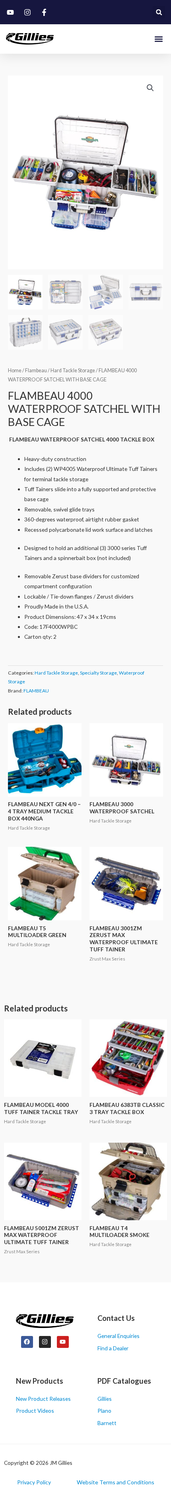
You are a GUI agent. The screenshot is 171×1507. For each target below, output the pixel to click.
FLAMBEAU (36, 691)
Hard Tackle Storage (73, 370)
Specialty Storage (98, 673)
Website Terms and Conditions (115, 1482)
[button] (159, 12)
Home (14, 370)
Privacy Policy (34, 1482)
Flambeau (36, 370)
